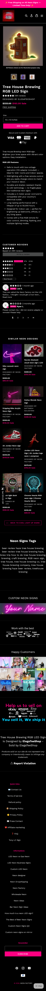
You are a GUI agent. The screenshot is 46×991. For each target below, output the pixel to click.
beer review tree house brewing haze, (23, 551)
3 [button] (23, 318)
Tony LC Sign (15, 840)
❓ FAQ (14, 834)
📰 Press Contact (15, 821)
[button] (9, 96)
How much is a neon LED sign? (19, 913)
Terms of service (14, 796)
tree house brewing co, (27, 561)
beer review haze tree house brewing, (23, 548)
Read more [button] (7, 297)
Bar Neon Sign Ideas (19, 907)
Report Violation (24, 763)
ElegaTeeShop (26, 99)
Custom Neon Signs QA (19, 926)
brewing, (6, 558)
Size (4, 115)
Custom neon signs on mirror (18, 932)
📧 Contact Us (14, 789)
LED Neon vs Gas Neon (18, 856)
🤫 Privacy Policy (15, 815)
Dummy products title (20, 2)
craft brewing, (19, 558)
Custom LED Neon (18, 869)
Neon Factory (19, 888)
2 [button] (17, 318)
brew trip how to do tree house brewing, (23, 555)
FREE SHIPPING (9, 107)
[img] (16, 286)
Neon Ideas (19, 901)
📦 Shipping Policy (14, 808)
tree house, (7, 561)
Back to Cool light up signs (25, 523)
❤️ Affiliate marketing (15, 827)
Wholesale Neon (19, 894)
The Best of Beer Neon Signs (19, 920)
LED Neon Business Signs (19, 863)
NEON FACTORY (26, 983)
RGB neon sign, (36, 558)
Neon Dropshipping (19, 882)
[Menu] (41, 15)
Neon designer (19, 875)
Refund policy (14, 802)
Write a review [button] (23, 254)
